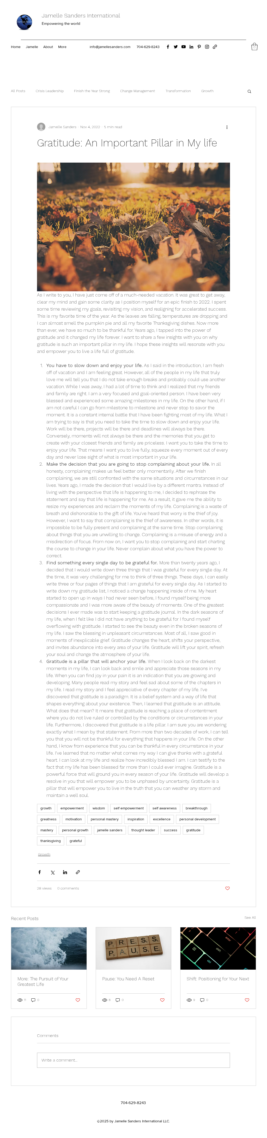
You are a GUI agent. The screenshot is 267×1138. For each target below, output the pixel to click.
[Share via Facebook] (39, 872)
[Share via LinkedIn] (65, 872)
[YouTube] (183, 46)
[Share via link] (77, 872)
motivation (73, 819)
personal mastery (105, 819)
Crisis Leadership (50, 91)
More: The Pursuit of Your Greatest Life (42, 981)
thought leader (143, 830)
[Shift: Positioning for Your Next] (218, 948)
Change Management (137, 91)
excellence (162, 819)
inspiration (136, 819)
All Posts (18, 91)
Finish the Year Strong (92, 91)
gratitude (193, 830)
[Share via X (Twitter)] (52, 872)
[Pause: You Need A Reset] (133, 948)
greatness (48, 819)
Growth (207, 91)
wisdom (99, 808)
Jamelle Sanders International (81, 15)
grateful (76, 841)
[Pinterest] (199, 46)
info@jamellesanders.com (110, 47)
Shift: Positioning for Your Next (218, 978)
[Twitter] (175, 46)
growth (46, 808)
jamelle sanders (110, 830)
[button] (254, 46)
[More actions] (227, 127)
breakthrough (197, 808)
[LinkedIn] (191, 46)
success (170, 830)
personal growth (75, 830)
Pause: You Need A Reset (128, 978)
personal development (197, 819)
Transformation (178, 91)
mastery (46, 830)
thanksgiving (50, 841)
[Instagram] (207, 46)
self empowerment (129, 808)
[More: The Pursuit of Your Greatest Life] (49, 948)
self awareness (165, 808)
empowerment (72, 808)
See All (250, 917)
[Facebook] (168, 46)
